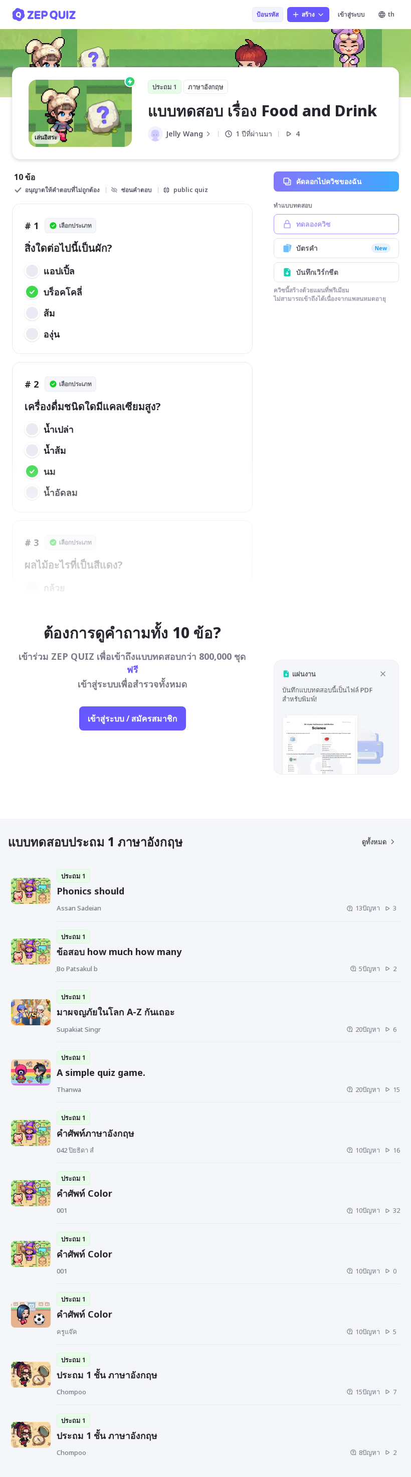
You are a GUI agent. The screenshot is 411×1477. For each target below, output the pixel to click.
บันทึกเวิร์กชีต (317, 272)
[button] (336, 717)
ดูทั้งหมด (374, 841)
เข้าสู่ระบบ (351, 14)
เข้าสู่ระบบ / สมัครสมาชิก (132, 718)
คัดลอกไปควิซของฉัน (329, 181)
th (391, 14)
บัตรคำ (341, 248)
